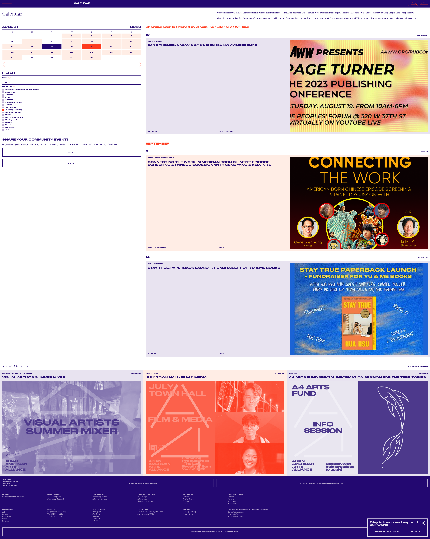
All (3, 512)
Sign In (71, 152)
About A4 (188, 494)
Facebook (96, 514)
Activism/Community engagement (22, 89)
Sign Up (72, 163)
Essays (5, 514)
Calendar (82, 3)
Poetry (8, 122)
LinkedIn (96, 518)
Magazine (7, 510)
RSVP (221, 248)
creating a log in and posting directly (397, 13)
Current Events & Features (13, 497)
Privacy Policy (233, 514)
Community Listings (146, 501)
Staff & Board (188, 499)
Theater (9, 125)
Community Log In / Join (144, 483)
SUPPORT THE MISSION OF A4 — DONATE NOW (215, 531)
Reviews (5, 521)
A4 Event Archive (99, 499)
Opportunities (146, 494)
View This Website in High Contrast (248, 510)
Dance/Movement (14, 102)
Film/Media (10, 107)
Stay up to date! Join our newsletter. (322, 483)
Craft (8, 97)
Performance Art (14, 117)
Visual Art (10, 127)
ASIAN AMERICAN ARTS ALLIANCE (10, 483)
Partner (231, 499)
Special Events (234, 503)
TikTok (95, 521)
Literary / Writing (13, 109)
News (4, 519)
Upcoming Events (99, 497)
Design (8, 104)
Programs (53, 494)
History (186, 501)
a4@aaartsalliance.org (406, 18)
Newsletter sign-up (387, 531)
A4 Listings (142, 499)
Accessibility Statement (237, 516)
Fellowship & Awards (55, 499)
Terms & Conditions (236, 512)
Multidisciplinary (13, 112)
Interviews (6, 516)
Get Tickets (226, 131)
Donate (231, 497)
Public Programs (54, 497)
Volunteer (232, 501)
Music (8, 115)
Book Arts (10, 92)
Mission (186, 497)
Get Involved (235, 494)
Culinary (9, 99)
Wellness (9, 130)
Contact (186, 503)
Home (5, 494)
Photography (11, 120)
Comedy (9, 94)
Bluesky (95, 516)
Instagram (96, 512)
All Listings (142, 497)
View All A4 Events (417, 366)
